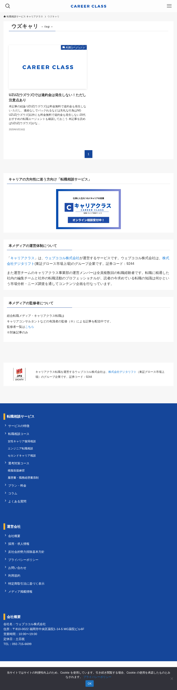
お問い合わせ (17, 567)
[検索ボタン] (8, 6)
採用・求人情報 (18, 543)
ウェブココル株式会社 (62, 258)
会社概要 (14, 536)
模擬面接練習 (16, 470)
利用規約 (14, 575)
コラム (12, 493)
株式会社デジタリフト (122, 371)
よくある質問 (17, 501)
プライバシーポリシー (23, 559)
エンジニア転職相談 (20, 448)
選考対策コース (18, 463)
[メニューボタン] (169, 6)
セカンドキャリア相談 (22, 455)
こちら (29, 326)
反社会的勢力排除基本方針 (26, 551)
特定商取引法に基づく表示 (26, 583)
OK (90, 683)
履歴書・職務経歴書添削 (23, 477)
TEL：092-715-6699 (17, 644)
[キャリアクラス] (88, 6)
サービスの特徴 (18, 426)
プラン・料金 (17, 485)
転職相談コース (18, 434)
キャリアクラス (22, 258)
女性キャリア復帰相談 (22, 441)
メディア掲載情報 (20, 591)
